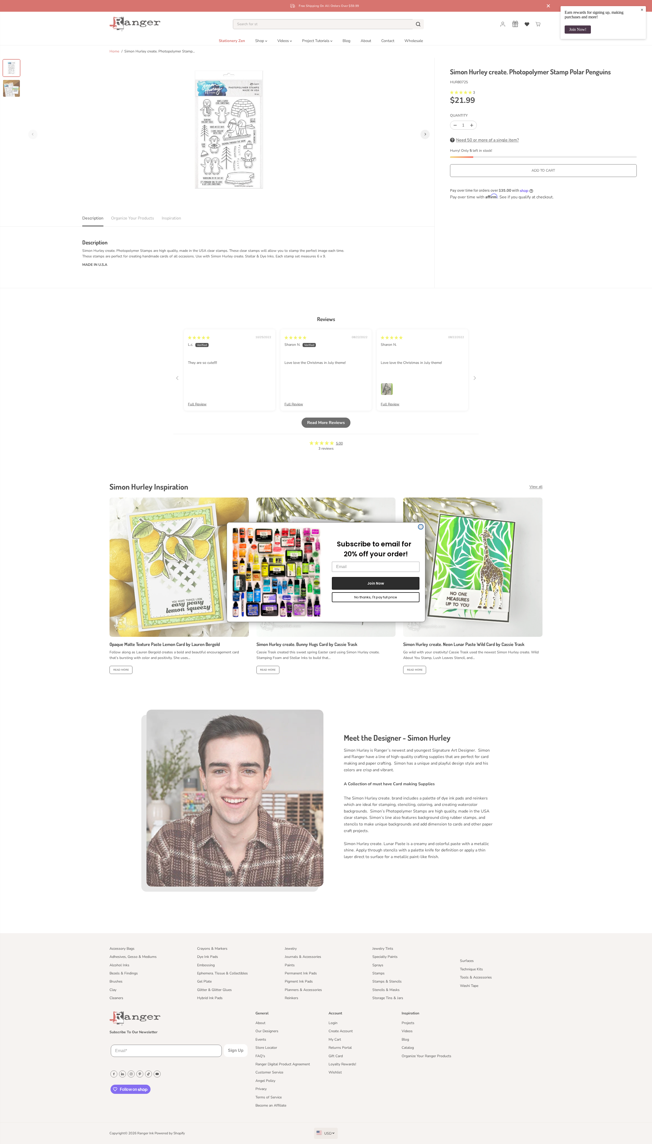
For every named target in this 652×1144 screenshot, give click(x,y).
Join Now (375, 583)
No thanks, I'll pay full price (375, 597)
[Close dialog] (420, 526)
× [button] (642, 9)
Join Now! (577, 29)
